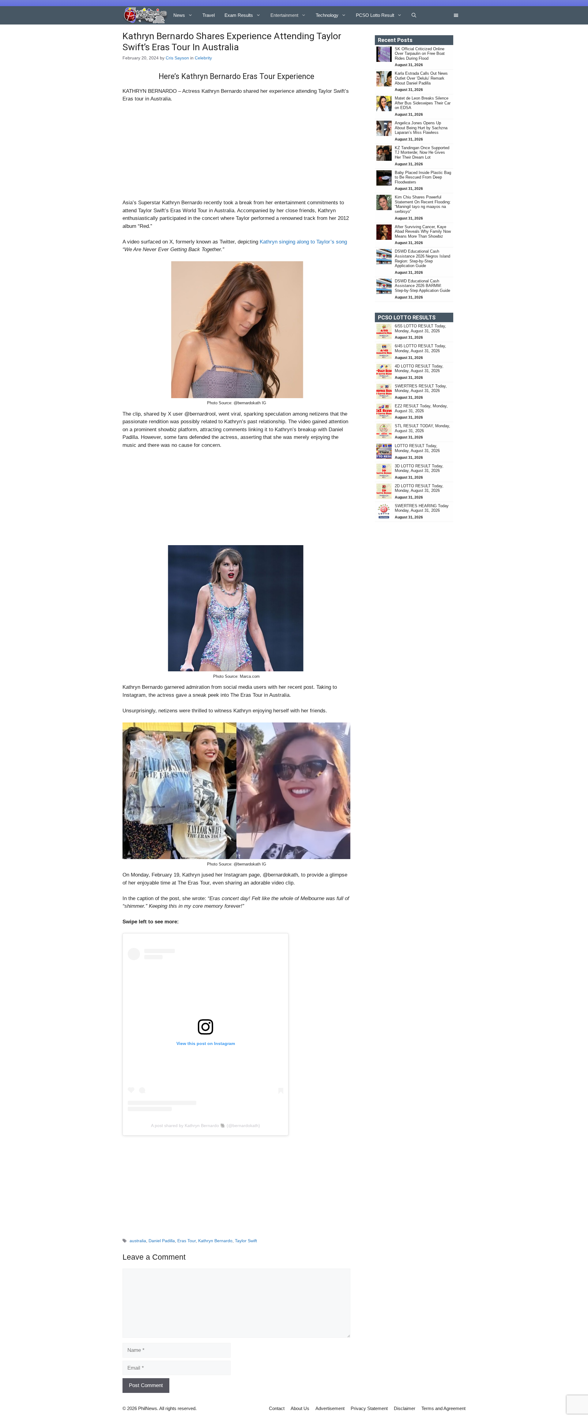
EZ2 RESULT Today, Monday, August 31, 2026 (421, 408)
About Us (300, 1408)
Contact (277, 1408)
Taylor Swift (246, 1240)
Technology (327, 15)
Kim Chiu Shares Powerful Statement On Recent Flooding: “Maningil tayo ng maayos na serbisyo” (423, 204)
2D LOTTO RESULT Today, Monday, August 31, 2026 (419, 488)
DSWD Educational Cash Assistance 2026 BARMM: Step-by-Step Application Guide (422, 286)
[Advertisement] (236, 153)
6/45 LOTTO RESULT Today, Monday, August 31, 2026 (420, 348)
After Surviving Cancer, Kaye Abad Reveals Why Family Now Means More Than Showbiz (423, 231)
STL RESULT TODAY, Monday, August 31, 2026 (422, 428)
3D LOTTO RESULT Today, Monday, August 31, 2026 (419, 468)
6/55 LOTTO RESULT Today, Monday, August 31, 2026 (420, 328)
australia (138, 1240)
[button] (414, 15)
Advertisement (330, 1408)
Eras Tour (186, 1240)
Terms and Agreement (443, 1408)
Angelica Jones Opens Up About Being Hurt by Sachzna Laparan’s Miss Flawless (421, 128)
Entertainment (284, 15)
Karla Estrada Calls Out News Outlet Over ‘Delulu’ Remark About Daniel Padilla (421, 78)
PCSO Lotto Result (375, 15)
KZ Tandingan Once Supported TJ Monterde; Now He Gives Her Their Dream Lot (422, 152)
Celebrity (203, 57)
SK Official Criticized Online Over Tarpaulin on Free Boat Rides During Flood (420, 54)
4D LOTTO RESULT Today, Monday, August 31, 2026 (419, 368)
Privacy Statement (369, 1408)
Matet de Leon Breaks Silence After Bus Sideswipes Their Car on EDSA (422, 103)
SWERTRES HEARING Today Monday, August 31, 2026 (422, 508)
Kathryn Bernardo (215, 1240)
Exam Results (238, 15)
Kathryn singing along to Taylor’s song (303, 242)
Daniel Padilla (162, 1240)
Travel (208, 15)
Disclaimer (404, 1408)
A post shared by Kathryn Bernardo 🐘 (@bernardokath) (205, 1125)
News (179, 15)
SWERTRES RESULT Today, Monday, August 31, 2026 (421, 388)
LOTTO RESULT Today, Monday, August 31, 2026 (417, 448)
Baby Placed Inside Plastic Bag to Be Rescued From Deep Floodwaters (423, 177)
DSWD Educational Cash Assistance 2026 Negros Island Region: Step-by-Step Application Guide (422, 258)
